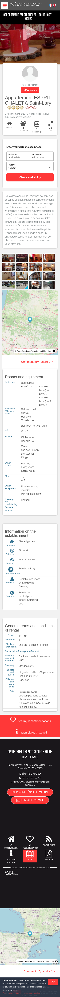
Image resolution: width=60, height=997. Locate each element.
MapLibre (47, 351)
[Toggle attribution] (54, 351)
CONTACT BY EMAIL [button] (32, 800)
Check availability (30, 177)
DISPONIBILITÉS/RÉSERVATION (30, 792)
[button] (30, 90)
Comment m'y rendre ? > (37, 361)
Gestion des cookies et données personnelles (21, 993)
